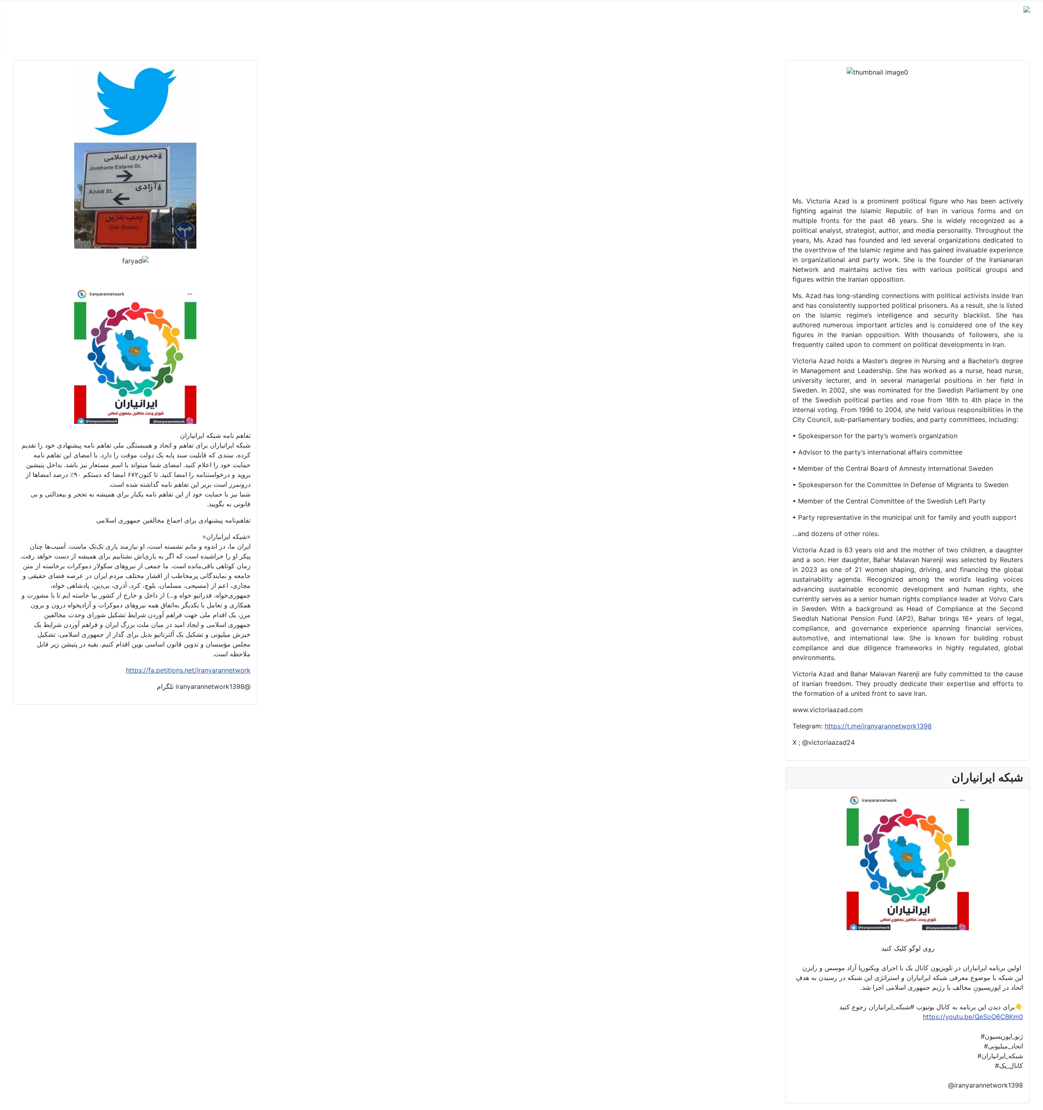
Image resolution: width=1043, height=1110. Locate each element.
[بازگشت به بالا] (10, 1099)
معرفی (998, 41)
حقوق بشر (874, 41)
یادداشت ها (835, 41)
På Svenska (792, 41)
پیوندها (716, 41)
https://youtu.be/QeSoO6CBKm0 (973, 1017)
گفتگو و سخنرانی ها (926, 41)
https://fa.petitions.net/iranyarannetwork (188, 670)
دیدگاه (971, 41)
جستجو (688, 41)
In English (749, 41)
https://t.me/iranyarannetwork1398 (878, 726)
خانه (1024, 41)
